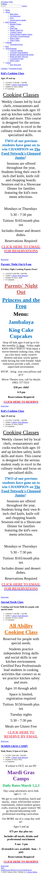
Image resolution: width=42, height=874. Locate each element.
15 (22, 870)
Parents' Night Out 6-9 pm (16, 264)
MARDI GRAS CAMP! (14, 746)
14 (21, 870)
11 (15, 870)
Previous (7, 870)
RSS (2, 868)
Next (27, 870)
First (2, 870)
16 (24, 870)
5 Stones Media (31, 872)
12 (17, 870)
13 (19, 870)
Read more (5, 260)
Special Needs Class (12, 602)
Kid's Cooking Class (12, 73)
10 (14, 870)
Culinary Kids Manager (19, 85)
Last (30, 870)
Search (24, 6)
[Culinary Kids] (7, 2)
